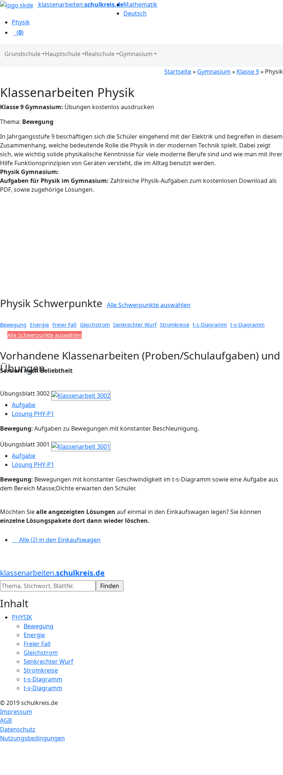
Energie (39, 324)
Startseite (177, 71)
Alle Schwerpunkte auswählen (149, 305)
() (19, 32)
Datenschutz (17, 729)
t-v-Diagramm (247, 324)
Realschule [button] (100, 54)
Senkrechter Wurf (135, 324)
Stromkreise (174, 324)
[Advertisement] (66, 245)
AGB (6, 720)
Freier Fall (64, 324)
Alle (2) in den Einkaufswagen (56, 540)
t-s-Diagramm (210, 324)
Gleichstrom (95, 324)
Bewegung (13, 324)
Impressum (16, 712)
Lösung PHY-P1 (33, 414)
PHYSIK (22, 617)
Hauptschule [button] (62, 54)
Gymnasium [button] (136, 54)
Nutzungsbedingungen (32, 738)
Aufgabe (23, 405)
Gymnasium (214, 71)
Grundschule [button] (22, 54)
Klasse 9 (248, 71)
